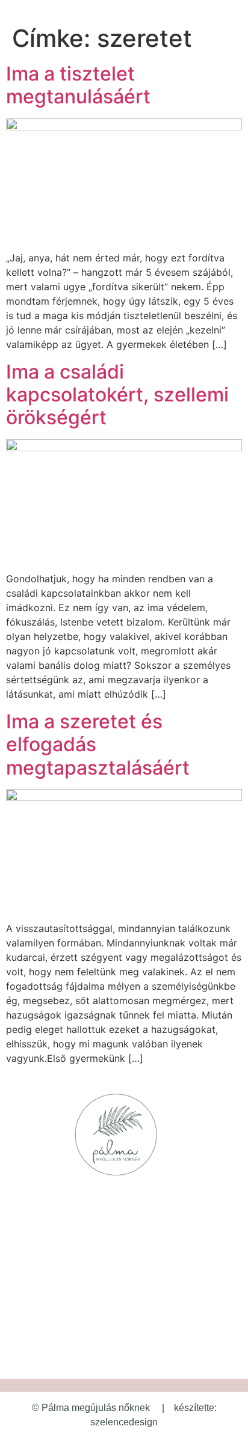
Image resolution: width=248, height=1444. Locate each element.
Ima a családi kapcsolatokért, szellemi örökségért (117, 395)
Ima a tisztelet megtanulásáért (78, 85)
